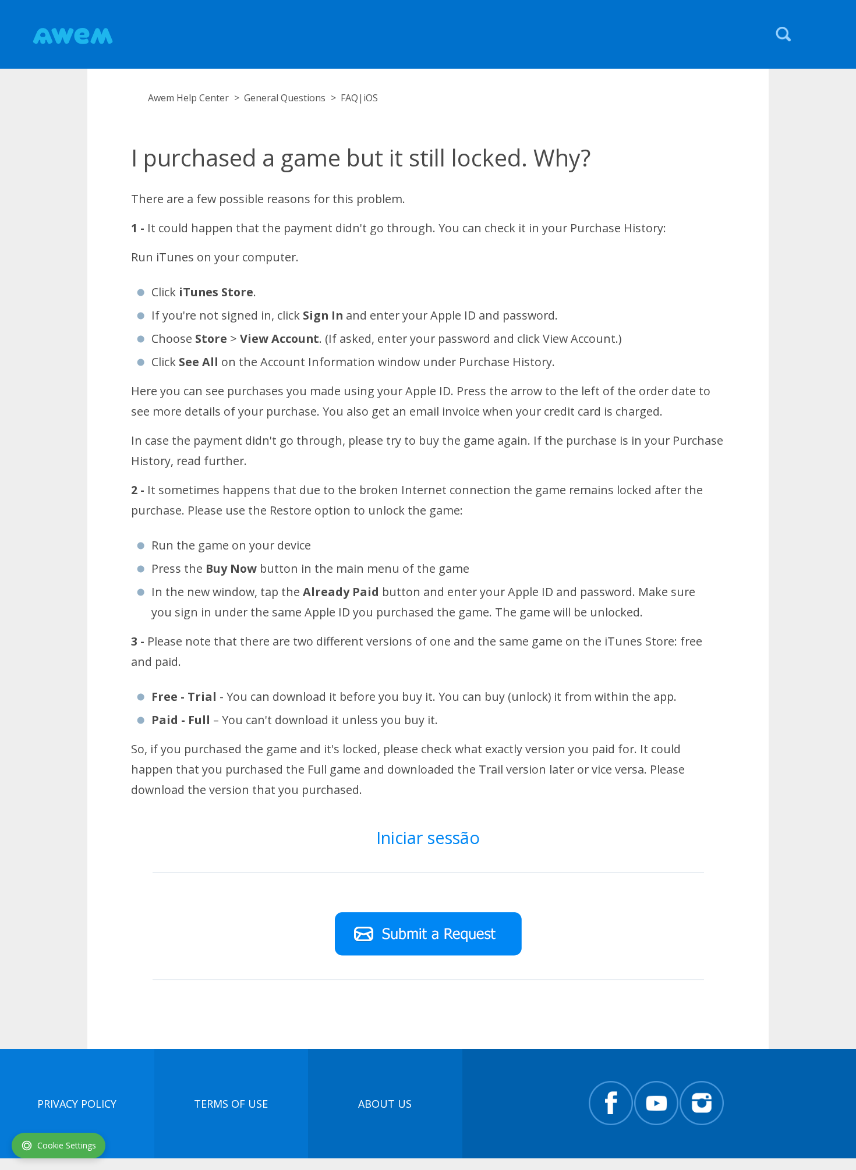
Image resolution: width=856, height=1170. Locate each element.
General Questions (285, 97)
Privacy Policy (76, 1103)
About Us (385, 1103)
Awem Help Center (188, 97)
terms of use (231, 1103)
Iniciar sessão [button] (428, 837)
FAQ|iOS (359, 97)
